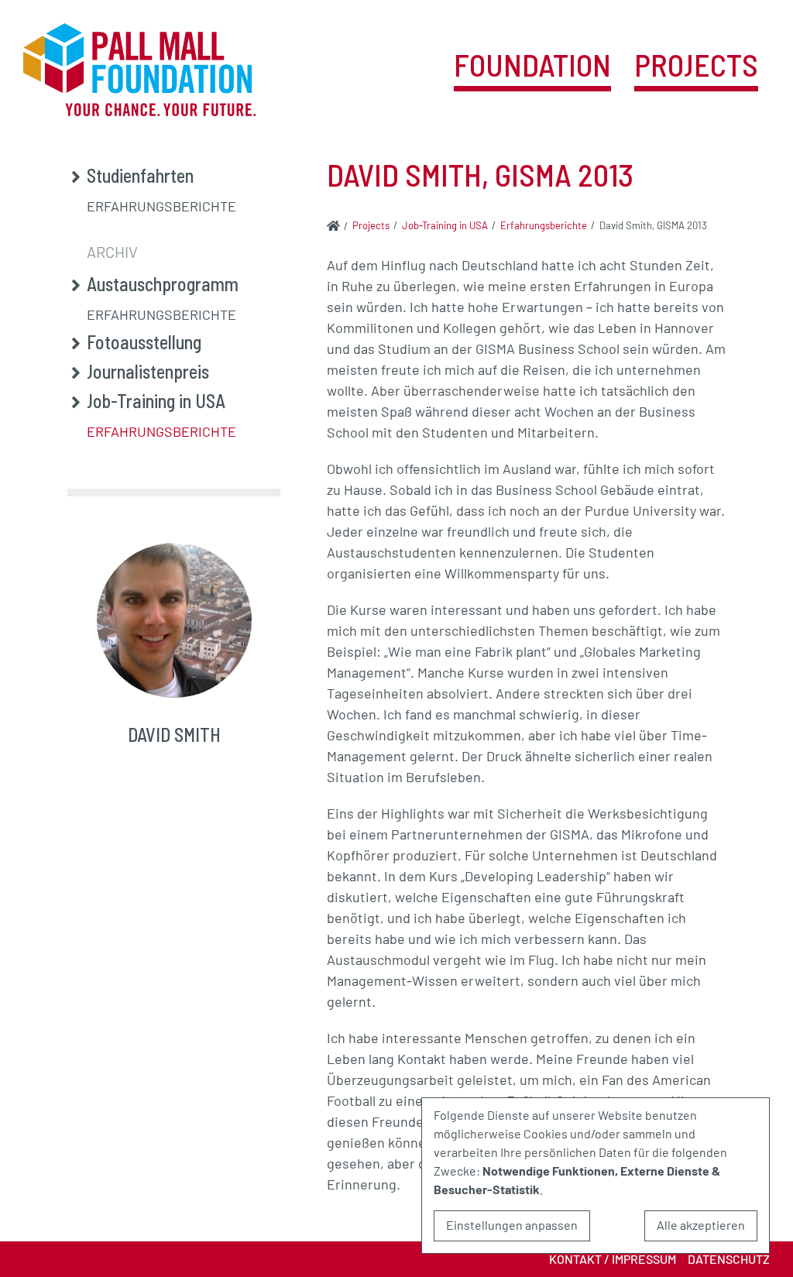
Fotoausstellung (144, 342)
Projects (696, 66)
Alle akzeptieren (701, 1224)
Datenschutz (729, 1258)
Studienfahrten (140, 175)
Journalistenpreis (148, 371)
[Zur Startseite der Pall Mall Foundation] (139, 69)
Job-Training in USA (156, 401)
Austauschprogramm (163, 284)
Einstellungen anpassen (512, 1224)
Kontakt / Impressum (612, 1258)
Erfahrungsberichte (161, 206)
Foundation (532, 66)
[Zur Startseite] (333, 226)
